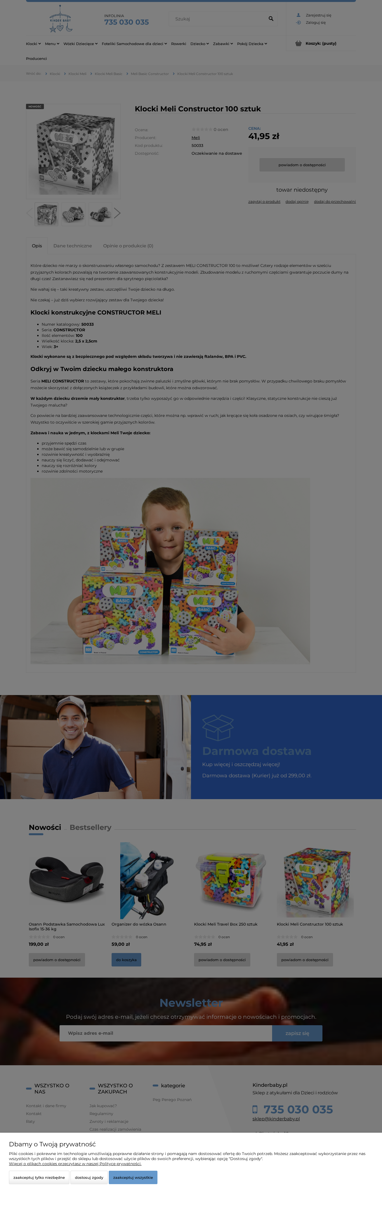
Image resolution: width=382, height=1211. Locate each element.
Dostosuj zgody (89, 1177)
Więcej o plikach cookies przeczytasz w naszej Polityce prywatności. (75, 1163)
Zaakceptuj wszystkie (133, 1177)
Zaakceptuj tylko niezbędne (39, 1177)
